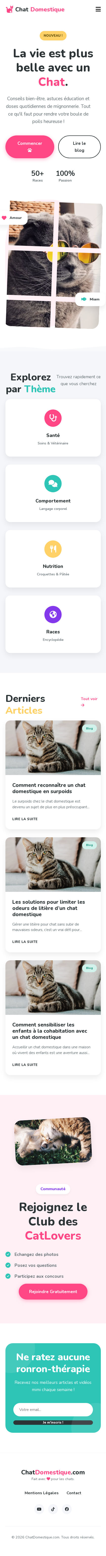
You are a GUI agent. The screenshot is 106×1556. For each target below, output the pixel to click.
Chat (40, 9)
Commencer (30, 143)
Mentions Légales (42, 1493)
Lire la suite (25, 819)
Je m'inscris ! (53, 1422)
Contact (74, 1493)
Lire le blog (79, 146)
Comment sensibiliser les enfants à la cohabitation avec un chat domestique (49, 1031)
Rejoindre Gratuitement (53, 1292)
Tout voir (89, 699)
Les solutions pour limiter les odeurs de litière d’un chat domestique (48, 908)
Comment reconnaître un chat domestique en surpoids (49, 788)
